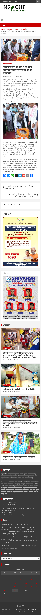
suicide (28, 543)
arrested (21, 524)
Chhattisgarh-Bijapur (20, 527)
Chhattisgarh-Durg (11, 529)
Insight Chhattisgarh (14, 13)
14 (26, 583)
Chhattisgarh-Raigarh (27, 531)
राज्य (10, 348)
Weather (29, 545)
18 (9, 587)
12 (15, 583)
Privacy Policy (32, 609)
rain (21, 543)
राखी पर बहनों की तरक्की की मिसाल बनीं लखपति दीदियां (19, 389)
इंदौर (35, 546)
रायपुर (16, 548)
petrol (17, 543)
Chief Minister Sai (15, 537)
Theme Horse (12, 612)
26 (15, 590)
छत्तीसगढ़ (5, 348)
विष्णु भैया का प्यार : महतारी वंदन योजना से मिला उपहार (19, 457)
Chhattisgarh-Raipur (8, 534)
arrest (16, 524)
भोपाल (7, 548)
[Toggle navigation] (3, 25)
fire (13, 540)
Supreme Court (35, 543)
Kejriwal (27, 540)
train (13, 546)
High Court (22, 540)
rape (24, 543)
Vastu (16, 546)
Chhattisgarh (7, 527)
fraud (16, 540)
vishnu (22, 546)
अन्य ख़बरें (6, 325)
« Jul (2, 597)
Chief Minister (31, 534)
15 (31, 583)
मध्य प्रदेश (12, 548)
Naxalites (13, 543)
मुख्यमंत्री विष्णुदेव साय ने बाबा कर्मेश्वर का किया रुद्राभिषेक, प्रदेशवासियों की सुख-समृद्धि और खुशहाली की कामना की (20, 423)
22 (31, 587)
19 (15, 587)
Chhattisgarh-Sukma (21, 534)
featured (6, 540)
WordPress (35, 612)
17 (4, 587)
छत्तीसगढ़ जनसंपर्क (7, 63)
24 (4, 590)
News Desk (19, 76)
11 (9, 583)
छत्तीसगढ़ (3, 548)
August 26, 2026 (8, 360)
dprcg (34, 536)
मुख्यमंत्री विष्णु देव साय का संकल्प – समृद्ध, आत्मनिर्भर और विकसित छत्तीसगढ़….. (19, 187)
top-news (6, 545)
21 (26, 587)
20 (20, 587)
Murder (8, 543)
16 (37, 583)
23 (37, 587)
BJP (26, 524)
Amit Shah (11, 524)
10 (4, 583)
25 (9, 590)
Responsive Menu (38, 1)
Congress (26, 537)
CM (21, 537)
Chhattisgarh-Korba (14, 532)
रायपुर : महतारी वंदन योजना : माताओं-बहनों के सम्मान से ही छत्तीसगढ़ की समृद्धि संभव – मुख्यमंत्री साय (21, 195)
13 (20, 583)
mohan (32, 540)
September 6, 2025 (8, 76)
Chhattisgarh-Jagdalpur (23, 529)
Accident (4, 525)
